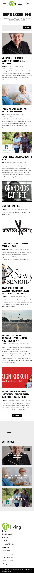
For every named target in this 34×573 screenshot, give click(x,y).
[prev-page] (25, 449)
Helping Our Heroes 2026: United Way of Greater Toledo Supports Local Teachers (15, 394)
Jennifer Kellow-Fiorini (15, 66)
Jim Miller (11, 296)
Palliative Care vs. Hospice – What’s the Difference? (15, 110)
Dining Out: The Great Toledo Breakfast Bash (15, 245)
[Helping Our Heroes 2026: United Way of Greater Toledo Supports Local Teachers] (17, 377)
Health (4, 114)
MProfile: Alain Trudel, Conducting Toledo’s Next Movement (14, 61)
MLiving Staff (12, 209)
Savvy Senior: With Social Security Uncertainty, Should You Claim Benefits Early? (15, 291)
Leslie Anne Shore (13, 400)
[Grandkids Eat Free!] (17, 191)
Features (4, 209)
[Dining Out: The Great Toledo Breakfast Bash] (17, 229)
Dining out (5, 249)
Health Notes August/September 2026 (17, 158)
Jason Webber (14, 249)
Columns (4, 66)
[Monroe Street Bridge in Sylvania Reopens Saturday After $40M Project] (17, 321)
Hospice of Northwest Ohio (15, 114)
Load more (16, 415)
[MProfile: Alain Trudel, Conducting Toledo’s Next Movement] (17, 43)
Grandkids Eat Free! (11, 205)
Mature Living (11, 162)
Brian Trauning (13, 344)
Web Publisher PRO (7, 571)
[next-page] (28, 449)
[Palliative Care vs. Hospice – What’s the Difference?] (17, 94)
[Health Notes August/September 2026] (17, 142)
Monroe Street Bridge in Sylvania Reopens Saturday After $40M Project (14, 338)
